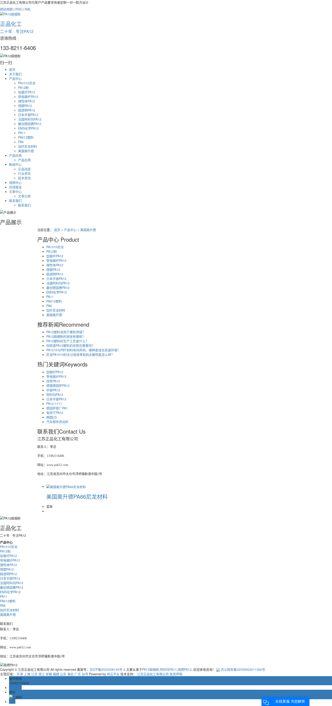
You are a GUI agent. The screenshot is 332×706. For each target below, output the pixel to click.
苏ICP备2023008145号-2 (107, 669)
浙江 (41, 674)
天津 (20, 674)
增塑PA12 (25, 105)
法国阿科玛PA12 (29, 119)
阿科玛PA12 (54, 394)
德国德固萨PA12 (58, 385)
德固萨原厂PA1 (57, 408)
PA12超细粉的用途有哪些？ (65, 336)
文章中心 (15, 191)
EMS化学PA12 (28, 128)
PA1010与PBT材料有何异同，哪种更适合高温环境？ (83, 350)
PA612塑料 (26, 137)
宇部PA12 (53, 390)
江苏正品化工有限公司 (153, 674)
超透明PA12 (26, 110)
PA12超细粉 (150, 669)
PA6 (21, 141)
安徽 (49, 674)
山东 (63, 674)
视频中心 (15, 182)
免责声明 (176, 674)
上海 (27, 674)
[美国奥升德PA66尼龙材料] (66, 486)
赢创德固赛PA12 (29, 123)
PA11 (22, 132)
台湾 (85, 674)
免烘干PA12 (54, 412)
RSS (18, 9)
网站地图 (6, 9)
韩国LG (51, 417)
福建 (56, 674)
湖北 (70, 674)
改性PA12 (53, 381)
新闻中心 (15, 164)
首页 (12, 69)
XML (27, 9)
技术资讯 (24, 178)
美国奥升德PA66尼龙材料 (77, 496)
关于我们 (15, 74)
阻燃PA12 (185, 669)
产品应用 (15, 155)
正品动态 (24, 169)
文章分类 (24, 196)
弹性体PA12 (26, 101)
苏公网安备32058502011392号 (242, 669)
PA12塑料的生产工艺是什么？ (67, 341)
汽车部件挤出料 (57, 421)
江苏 (34, 674)
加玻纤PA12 (26, 92)
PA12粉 (23, 87)
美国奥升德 (26, 151)
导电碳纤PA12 (28, 96)
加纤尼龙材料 (27, 146)
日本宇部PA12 (28, 114)
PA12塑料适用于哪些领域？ (65, 332)
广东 (78, 674)
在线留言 (15, 187)
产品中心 (15, 78)
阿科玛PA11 (168, 669)
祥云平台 (113, 674)
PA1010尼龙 (26, 83)
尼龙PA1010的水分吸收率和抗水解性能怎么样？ (80, 354)
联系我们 (15, 200)
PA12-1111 (54, 403)
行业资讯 (24, 173)
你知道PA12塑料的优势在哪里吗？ (70, 345)
